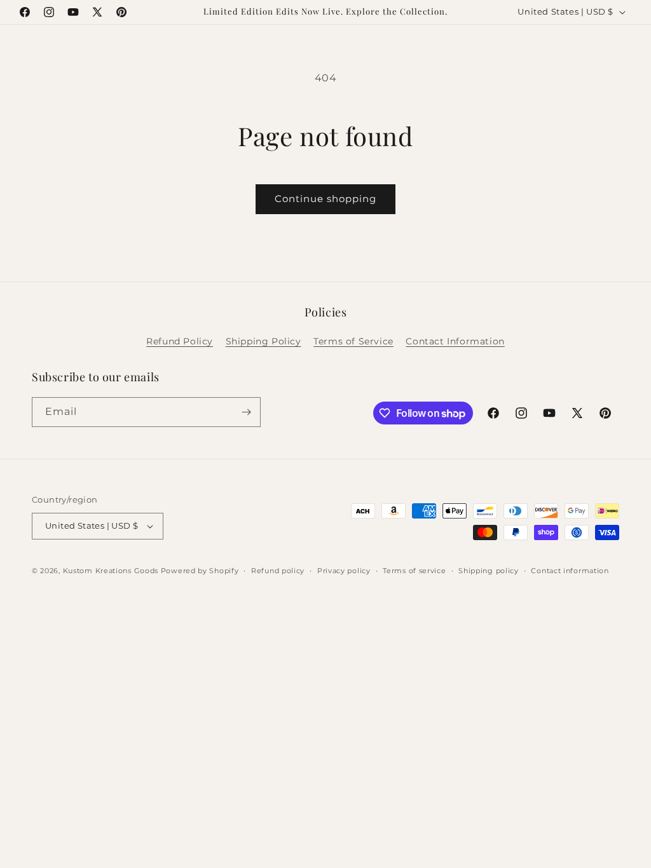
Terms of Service (353, 341)
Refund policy (278, 570)
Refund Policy (179, 341)
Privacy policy (344, 570)
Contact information (569, 570)
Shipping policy (488, 570)
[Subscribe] (246, 412)
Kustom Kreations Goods (110, 570)
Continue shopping (325, 199)
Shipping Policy (263, 341)
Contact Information (455, 341)
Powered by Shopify (200, 570)
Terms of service (414, 570)
